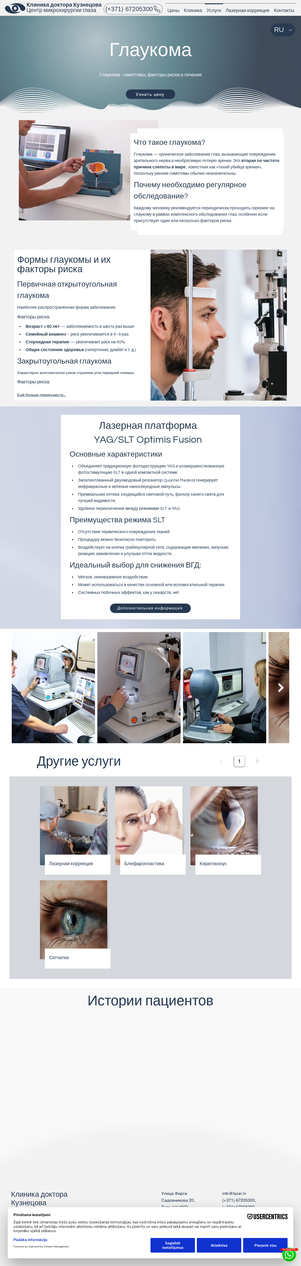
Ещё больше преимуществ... (41, 395)
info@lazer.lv (234, 1193)
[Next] (256, 761)
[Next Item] (281, 687)
